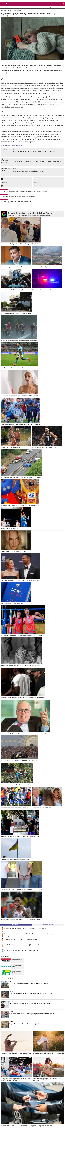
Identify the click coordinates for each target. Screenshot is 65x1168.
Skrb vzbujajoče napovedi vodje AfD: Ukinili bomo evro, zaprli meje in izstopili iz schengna (30, 935)
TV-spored (55, 7)
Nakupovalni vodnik (40, 7)
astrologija (35, 182)
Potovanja (61, 7)
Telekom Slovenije (60, 0)
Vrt (33, 7)
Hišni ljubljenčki (27, 7)
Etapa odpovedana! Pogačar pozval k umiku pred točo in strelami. (25, 928)
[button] (1, 4)
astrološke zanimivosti (8, 185)
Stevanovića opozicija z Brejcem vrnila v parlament (20, 939)
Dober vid (5, 7)
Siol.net (4, 16)
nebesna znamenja (37, 185)
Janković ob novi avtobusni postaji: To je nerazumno (21, 950)
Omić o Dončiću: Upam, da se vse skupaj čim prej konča (22, 945)
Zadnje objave (48, 924)
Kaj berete (15, 924)
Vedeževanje (48, 7)
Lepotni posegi (12, 7)
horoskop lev (4, 182)
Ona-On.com (19, 7)
